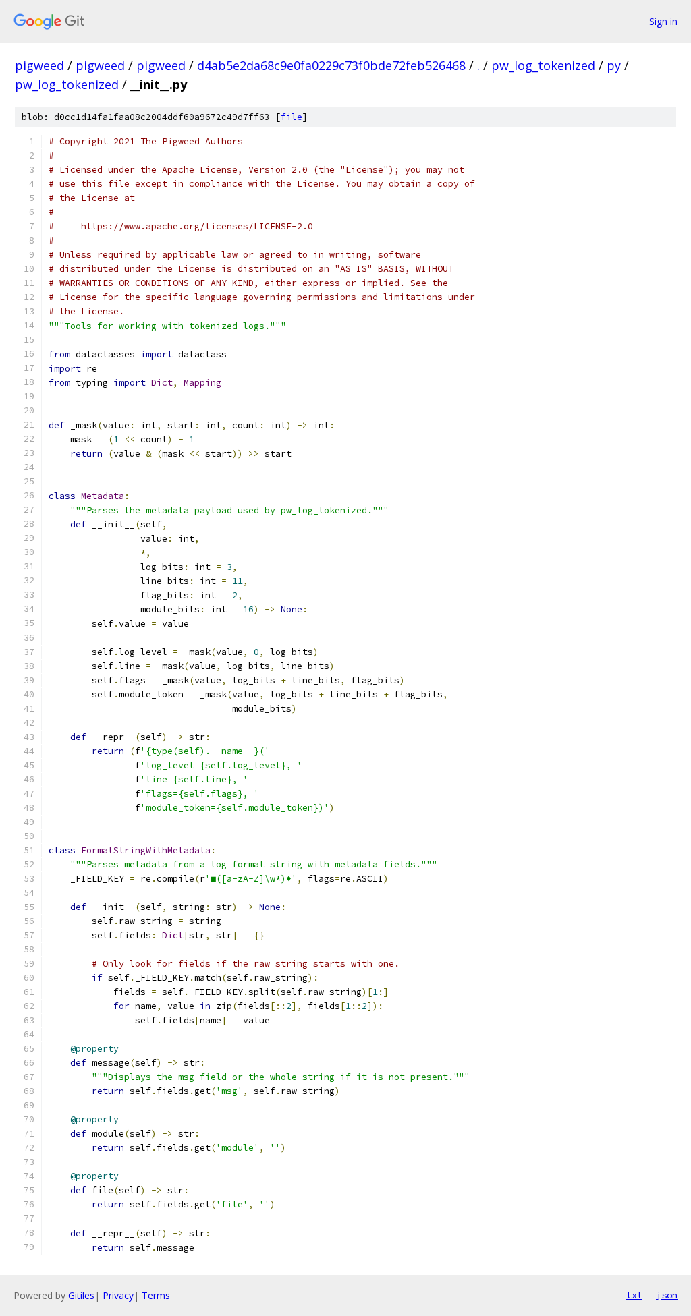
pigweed (39, 65)
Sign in (663, 21)
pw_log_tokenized (543, 65)
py (614, 65)
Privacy (118, 1295)
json (667, 1295)
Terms (156, 1295)
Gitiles (81, 1295)
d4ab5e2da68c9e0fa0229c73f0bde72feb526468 (331, 65)
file (291, 117)
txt (634, 1295)
